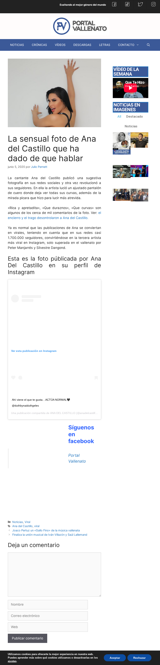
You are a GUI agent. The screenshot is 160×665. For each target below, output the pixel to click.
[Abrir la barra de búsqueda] (148, 45)
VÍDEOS (60, 45)
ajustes (12, 661)
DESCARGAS (82, 45)
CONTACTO (126, 45)
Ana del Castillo (22, 526)
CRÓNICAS (39, 45)
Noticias (17, 522)
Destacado (134, 116)
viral (36, 526)
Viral (27, 522)
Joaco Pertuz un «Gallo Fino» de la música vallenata (46, 530)
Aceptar (115, 657)
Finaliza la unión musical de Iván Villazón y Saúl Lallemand (49, 534)
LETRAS (104, 45)
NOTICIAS (17, 45)
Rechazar (139, 657)
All (119, 116)
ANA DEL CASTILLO (62, 413)
